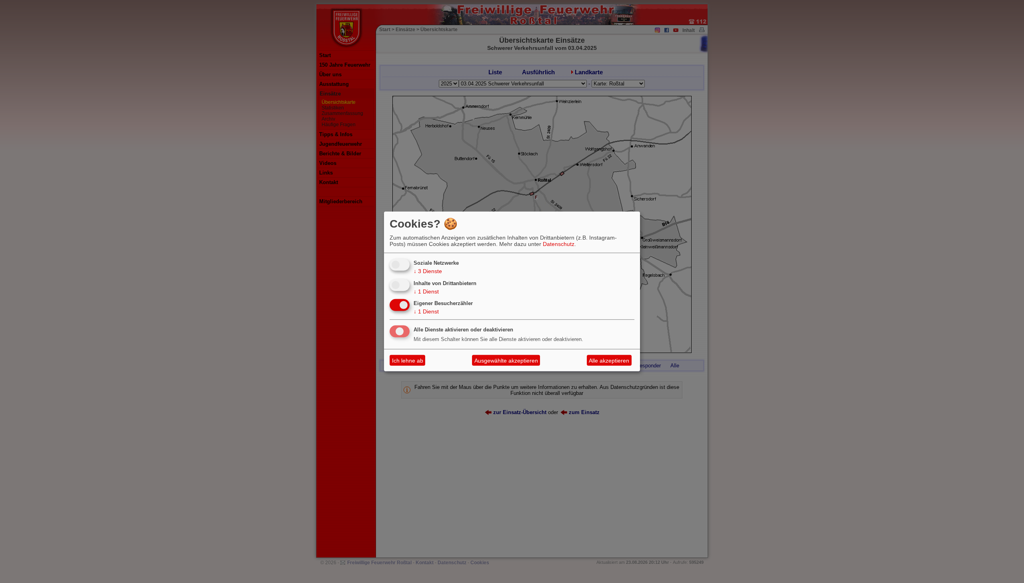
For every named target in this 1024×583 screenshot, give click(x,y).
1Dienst (426, 291)
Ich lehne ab (407, 360)
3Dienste (428, 271)
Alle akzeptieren (609, 360)
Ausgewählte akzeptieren (506, 360)
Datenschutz (558, 244)
